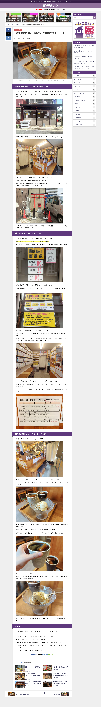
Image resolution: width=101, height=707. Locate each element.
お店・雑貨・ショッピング (84, 75)
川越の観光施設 (84, 117)
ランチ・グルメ (84, 86)
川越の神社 (84, 110)
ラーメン (84, 89)
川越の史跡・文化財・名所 (84, 100)
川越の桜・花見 (84, 107)
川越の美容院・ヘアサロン (84, 114)
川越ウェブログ (84, 121)
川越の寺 (84, 103)
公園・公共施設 (84, 96)
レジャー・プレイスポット (84, 93)
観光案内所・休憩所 (84, 124)
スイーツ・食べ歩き (84, 82)
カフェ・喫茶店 (18, 29)
